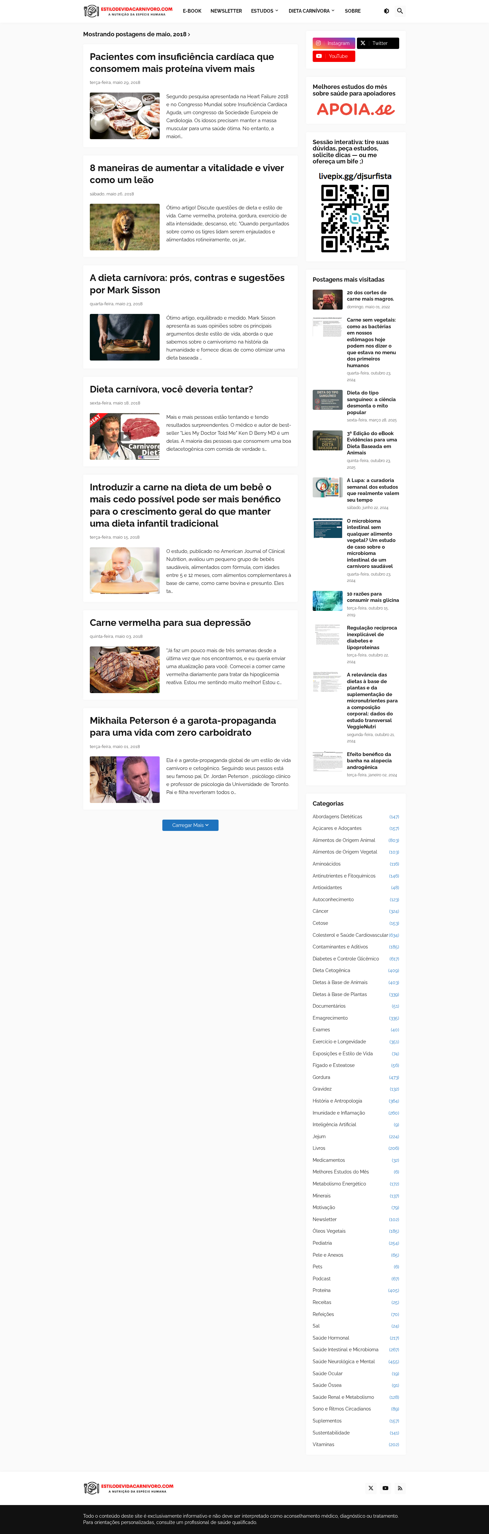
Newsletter (356, 1219)
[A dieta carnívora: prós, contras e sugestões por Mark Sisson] (125, 337)
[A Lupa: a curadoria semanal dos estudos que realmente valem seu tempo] (328, 487)
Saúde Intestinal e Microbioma (356, 1349)
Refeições (356, 1314)
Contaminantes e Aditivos (356, 946)
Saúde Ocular (356, 1373)
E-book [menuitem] (192, 11)
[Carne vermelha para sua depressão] (125, 669)
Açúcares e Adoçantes (356, 828)
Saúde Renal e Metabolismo (356, 1397)
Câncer (356, 911)
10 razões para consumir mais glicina (373, 597)
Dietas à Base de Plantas (356, 994)
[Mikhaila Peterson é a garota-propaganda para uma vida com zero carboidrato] (125, 779)
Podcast (356, 1278)
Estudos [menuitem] (262, 11)
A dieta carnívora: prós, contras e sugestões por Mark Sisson (187, 283)
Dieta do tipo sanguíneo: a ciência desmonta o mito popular (371, 402)
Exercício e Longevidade (356, 1041)
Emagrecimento (356, 1018)
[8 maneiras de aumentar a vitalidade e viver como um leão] (125, 227)
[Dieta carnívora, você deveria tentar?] (125, 436)
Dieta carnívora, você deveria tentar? (171, 389)
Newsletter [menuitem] (226, 11)
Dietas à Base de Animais (356, 982)
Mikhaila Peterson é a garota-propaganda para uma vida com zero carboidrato (183, 726)
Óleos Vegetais (356, 1231)
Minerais (356, 1195)
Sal (356, 1326)
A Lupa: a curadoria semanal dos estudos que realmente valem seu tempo (373, 490)
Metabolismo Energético (356, 1183)
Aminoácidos (356, 864)
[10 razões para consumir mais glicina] (328, 601)
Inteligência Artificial (356, 1124)
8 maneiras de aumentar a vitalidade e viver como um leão (187, 173)
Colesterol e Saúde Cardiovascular (356, 935)
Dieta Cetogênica (356, 970)
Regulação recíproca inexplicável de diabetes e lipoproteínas (372, 637)
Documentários (356, 1006)
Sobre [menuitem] (353, 11)
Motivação (356, 1207)
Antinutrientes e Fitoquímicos (356, 876)
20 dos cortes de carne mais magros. (370, 296)
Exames (356, 1029)
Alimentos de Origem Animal (356, 840)
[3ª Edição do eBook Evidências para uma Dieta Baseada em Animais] (328, 440)
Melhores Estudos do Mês (356, 1171)
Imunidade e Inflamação (356, 1113)
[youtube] (385, 1488)
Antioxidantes (356, 887)
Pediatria (356, 1243)
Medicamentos (356, 1160)
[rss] (400, 1488)
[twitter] (371, 1488)
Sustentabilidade (356, 1432)
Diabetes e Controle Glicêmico (356, 958)
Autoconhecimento (356, 899)
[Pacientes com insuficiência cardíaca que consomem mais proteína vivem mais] (125, 116)
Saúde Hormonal (356, 1338)
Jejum (356, 1136)
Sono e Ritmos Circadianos (356, 1408)
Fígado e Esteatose (356, 1065)
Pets (356, 1266)
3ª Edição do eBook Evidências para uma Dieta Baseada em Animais (372, 443)
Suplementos (356, 1420)
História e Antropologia (356, 1101)
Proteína (356, 1290)
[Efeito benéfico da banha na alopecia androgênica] (328, 761)
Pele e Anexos (356, 1255)
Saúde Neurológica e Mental (356, 1361)
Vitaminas (356, 1444)
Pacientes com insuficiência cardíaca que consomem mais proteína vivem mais (182, 62)
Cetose (356, 923)
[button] (387, 11)
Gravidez (356, 1089)
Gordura (356, 1077)
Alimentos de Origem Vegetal (356, 852)
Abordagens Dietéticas (356, 816)
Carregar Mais (188, 825)
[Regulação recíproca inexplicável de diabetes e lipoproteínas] (328, 635)
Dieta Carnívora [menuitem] (309, 11)
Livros (356, 1148)
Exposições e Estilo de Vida (356, 1053)
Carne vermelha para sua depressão (170, 622)
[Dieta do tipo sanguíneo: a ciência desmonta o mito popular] (328, 400)
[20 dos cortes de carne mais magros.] (328, 300)
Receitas (356, 1302)
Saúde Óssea (356, 1385)
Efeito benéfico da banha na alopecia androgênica (369, 760)
